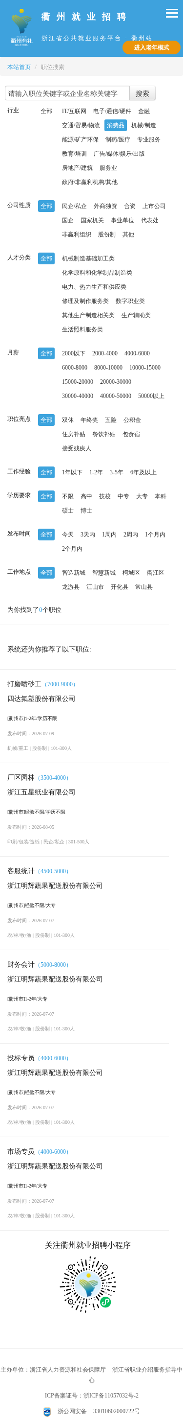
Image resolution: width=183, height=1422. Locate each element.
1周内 (109, 534)
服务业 (108, 167)
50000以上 (151, 396)
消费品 (115, 125)
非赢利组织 (76, 234)
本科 (160, 496)
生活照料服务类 (82, 329)
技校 (105, 496)
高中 (86, 496)
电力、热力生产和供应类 (94, 286)
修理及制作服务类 (85, 301)
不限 (68, 496)
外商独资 (105, 206)
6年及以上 (143, 472)
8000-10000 (108, 367)
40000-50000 (115, 396)
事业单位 (122, 220)
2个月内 (72, 548)
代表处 (150, 220)
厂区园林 (21, 777)
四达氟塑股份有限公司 (41, 698)
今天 (68, 534)
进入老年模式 (151, 47)
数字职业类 (130, 301)
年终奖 (89, 420)
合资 (130, 206)
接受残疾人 (76, 448)
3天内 (88, 534)
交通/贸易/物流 (81, 125)
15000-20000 (77, 381)
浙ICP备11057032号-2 (111, 1395)
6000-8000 (74, 367)
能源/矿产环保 (80, 139)
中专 (123, 496)
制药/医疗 (117, 139)
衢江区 (155, 572)
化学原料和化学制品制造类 (97, 272)
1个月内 (155, 534)
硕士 (68, 510)
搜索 (142, 93)
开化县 (119, 586)
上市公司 (154, 206)
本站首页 (19, 67)
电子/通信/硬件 (112, 111)
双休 (68, 420)
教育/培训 (74, 153)
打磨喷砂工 (24, 684)
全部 (46, 111)
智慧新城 (104, 572)
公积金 (132, 420)
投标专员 (21, 1058)
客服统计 (21, 871)
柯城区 (131, 572)
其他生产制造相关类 (88, 315)
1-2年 (96, 472)
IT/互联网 (74, 111)
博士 (86, 510)
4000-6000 (137, 353)
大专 (142, 496)
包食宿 (131, 434)
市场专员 (21, 1151)
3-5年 (116, 472)
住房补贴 (73, 434)
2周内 (130, 534)
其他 (128, 234)
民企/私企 (74, 206)
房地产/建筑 (77, 167)
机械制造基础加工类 (88, 258)
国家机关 (92, 220)
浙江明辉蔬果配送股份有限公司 (55, 885)
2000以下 (73, 353)
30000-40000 (77, 396)
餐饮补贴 (104, 434)
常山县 (144, 586)
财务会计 (21, 964)
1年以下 (72, 472)
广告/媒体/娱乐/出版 (119, 153)
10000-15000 (145, 367)
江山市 (95, 586)
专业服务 (149, 139)
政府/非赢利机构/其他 (90, 182)
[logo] (22, 26)
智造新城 (73, 572)
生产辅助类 (136, 315)
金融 (144, 111)
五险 (111, 420)
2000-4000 (105, 353)
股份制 (107, 234)
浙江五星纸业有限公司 (41, 792)
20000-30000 (115, 381)
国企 (68, 220)
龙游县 (71, 586)
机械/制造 (143, 125)
